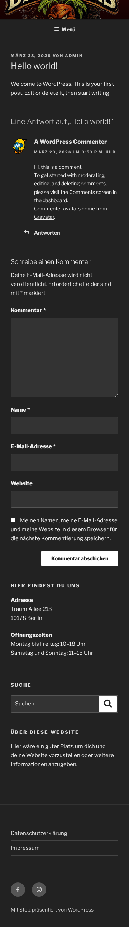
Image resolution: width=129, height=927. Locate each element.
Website (22, 483)
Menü (68, 29)
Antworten (47, 233)
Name (20, 410)
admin (74, 55)
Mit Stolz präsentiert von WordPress (52, 910)
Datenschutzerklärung (39, 833)
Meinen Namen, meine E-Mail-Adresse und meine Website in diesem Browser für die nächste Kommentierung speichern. (64, 529)
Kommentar (28, 310)
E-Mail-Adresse (33, 446)
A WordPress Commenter (70, 141)
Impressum (25, 848)
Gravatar (44, 217)
